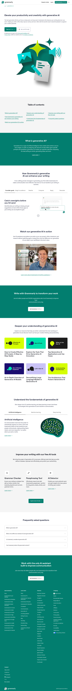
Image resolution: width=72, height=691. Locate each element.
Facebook (8, 674)
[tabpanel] (36, 205)
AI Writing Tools (40, 617)
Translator (39, 612)
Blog (22, 618)
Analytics (39, 636)
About (54, 596)
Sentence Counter (41, 629)
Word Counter (40, 621)
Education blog (24, 623)
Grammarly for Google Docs (9, 620)
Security (55, 625)
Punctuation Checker (41, 657)
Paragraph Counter (41, 626)
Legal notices (56, 630)
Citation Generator (41, 605)
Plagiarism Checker (41, 595)
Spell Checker (40, 652)
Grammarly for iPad (8, 628)
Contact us (6, 672)
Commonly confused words (25, 628)
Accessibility (56, 628)
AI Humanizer (40, 603)
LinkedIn (8, 682)
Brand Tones (39, 638)
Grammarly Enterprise (26, 601)
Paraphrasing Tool (41, 610)
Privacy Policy (7, 34)
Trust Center (56, 612)
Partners (55, 610)
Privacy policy (56, 615)
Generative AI (24, 611)
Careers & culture (57, 603)
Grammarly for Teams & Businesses (26, 599)
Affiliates (55, 607)
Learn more (35, 155)
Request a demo (45, 2)
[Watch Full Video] (36, 257)
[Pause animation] (38, 216)
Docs (5, 593)
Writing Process (24, 616)
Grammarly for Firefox (9, 612)
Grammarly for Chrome (9, 607)
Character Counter (41, 624)
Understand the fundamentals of (36, 118)
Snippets (39, 633)
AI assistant (23, 606)
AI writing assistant (25, 613)
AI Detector (39, 600)
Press (54, 605)
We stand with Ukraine (58, 598)
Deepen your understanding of (35, 113)
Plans (22, 593)
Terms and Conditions (22, 33)
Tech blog (23, 620)
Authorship (39, 640)
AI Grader (39, 645)
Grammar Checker (41, 593)
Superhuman (58, 593)
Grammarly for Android (9, 630)
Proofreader (40, 662)
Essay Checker (40, 607)
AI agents (39, 598)
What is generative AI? (11, 113)
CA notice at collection (58, 623)
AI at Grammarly (24, 609)
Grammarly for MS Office (9, 617)
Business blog (24, 625)
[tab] (9, 191)
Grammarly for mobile (9, 623)
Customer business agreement (57, 620)
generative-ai (10, 6)
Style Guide (39, 631)
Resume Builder (40, 650)
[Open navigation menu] (69, 2)
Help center (7, 670)
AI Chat (38, 614)
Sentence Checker (41, 655)
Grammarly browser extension (8, 605)
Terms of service (57, 617)
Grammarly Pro (24, 595)
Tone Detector (40, 619)
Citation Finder (40, 643)
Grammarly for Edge (8, 614)
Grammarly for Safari (9, 610)
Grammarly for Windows (9, 599)
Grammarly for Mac (8, 601)
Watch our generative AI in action (14, 122)
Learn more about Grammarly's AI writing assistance (35, 275)
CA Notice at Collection (28, 34)
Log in (51, 2)
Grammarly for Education (26, 604)
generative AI (30, 115)
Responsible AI (56, 600)
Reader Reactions (41, 648)
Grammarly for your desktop (8, 596)
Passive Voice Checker (42, 659)
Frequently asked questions (56, 118)
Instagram (8, 677)
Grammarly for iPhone (9, 625)
